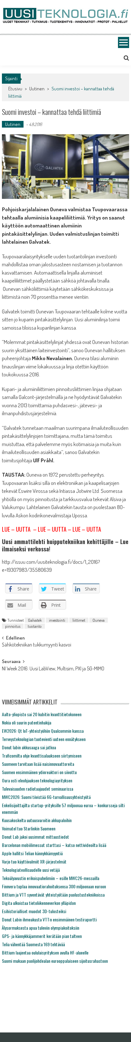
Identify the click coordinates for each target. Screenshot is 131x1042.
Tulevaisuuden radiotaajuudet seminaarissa (37, 788)
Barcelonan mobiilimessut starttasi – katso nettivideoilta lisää (54, 845)
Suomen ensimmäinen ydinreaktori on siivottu (39, 772)
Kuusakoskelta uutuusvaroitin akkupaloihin (37, 820)
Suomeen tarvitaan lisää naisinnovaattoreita (38, 763)
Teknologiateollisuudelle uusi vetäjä (31, 869)
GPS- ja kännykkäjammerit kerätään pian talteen (42, 936)
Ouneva (99, 620)
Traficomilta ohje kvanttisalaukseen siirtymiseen (41, 755)
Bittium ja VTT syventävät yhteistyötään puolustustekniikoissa (53, 894)
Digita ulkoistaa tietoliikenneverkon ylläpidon (39, 902)
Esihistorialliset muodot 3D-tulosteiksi (34, 911)
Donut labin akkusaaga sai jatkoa (29, 747)
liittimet (78, 620)
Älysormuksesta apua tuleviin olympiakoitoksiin (40, 927)
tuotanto (35, 626)
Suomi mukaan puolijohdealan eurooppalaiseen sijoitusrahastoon (55, 960)
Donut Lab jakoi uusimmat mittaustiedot (35, 836)
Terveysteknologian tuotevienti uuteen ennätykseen (44, 739)
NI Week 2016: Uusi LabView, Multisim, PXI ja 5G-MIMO (53, 669)
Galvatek (35, 620)
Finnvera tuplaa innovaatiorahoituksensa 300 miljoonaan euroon (54, 886)
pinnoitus (12, 626)
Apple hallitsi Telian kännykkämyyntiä (32, 853)
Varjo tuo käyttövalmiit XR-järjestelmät (34, 861)
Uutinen (37, 89)
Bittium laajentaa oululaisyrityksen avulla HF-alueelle (45, 952)
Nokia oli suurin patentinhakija (26, 722)
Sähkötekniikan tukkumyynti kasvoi (36, 645)
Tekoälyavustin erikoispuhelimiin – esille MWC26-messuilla (50, 878)
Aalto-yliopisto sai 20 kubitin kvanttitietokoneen (41, 714)
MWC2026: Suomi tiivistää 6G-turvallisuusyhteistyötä (46, 797)
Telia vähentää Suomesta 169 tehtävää (33, 944)
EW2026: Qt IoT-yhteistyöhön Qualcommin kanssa (43, 730)
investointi (57, 620)
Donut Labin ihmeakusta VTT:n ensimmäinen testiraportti (49, 919)
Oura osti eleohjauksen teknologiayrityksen (37, 780)
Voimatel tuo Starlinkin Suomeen (28, 828)
